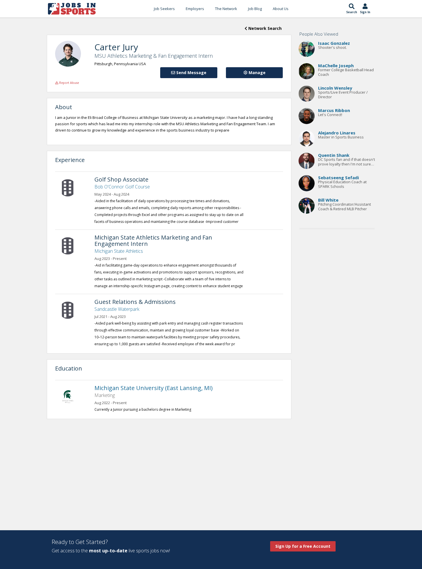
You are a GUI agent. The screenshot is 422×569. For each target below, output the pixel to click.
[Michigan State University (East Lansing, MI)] (70, 395)
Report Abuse (68, 83)
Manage (256, 72)
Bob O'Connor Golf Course (122, 187)
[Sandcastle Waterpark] (70, 309)
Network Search (264, 28)
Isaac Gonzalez (334, 43)
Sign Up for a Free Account (302, 546)
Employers (195, 8)
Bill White (328, 200)
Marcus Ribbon (334, 110)
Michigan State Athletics (118, 251)
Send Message (190, 72)
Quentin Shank (333, 155)
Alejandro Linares (336, 133)
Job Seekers (164, 8)
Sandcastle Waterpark (116, 309)
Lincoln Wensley (335, 88)
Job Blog (255, 8)
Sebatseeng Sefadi (338, 177)
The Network (226, 8)
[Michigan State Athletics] (70, 245)
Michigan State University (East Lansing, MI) (153, 388)
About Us (281, 8)
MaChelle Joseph (336, 65)
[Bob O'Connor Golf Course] (70, 187)
